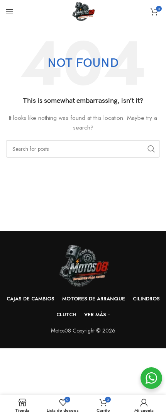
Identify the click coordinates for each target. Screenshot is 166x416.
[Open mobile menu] (9, 11)
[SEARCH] (151, 149)
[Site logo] (83, 11)
